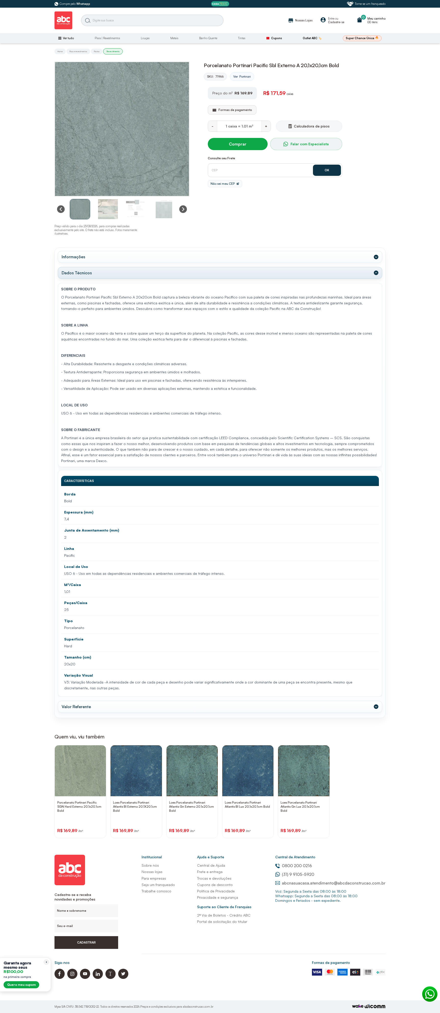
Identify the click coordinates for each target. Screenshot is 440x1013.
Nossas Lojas (300, 20)
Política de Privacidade (216, 891)
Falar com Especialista (310, 144)
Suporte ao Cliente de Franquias (224, 907)
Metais (174, 38)
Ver (242, 76)
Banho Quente (208, 38)
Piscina (96, 51)
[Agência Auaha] (375, 1007)
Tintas (241, 38)
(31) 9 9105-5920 (298, 874)
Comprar (237, 144)
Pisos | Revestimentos (107, 38)
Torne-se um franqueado (370, 4)
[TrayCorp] (357, 1006)
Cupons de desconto (215, 884)
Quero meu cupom (21, 985)
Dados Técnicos (77, 272)
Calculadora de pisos (311, 126)
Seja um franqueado (158, 884)
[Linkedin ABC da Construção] (98, 977)
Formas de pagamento (331, 962)
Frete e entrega (210, 871)
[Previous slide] (61, 209)
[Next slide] (183, 209)
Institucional (152, 857)
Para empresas (154, 878)
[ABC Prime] (220, 4)
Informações (73, 256)
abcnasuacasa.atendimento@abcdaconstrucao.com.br (334, 883)
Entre (331, 18)
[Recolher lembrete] (46, 962)
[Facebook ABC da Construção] (59, 977)
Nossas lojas (152, 871)
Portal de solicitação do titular (222, 921)
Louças (145, 38)
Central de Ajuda (211, 865)
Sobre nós (150, 865)
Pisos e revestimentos (78, 51)
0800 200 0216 (297, 865)
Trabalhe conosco (156, 891)
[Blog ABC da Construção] (110, 977)
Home (60, 51)
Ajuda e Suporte (210, 857)
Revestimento (112, 51)
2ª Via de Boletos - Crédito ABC (224, 915)
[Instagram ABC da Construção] (72, 977)
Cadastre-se (336, 22)
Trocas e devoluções (214, 878)
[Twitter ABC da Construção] (123, 977)
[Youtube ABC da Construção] (85, 977)
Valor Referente (76, 706)
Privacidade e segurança (217, 897)
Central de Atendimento (295, 857)
